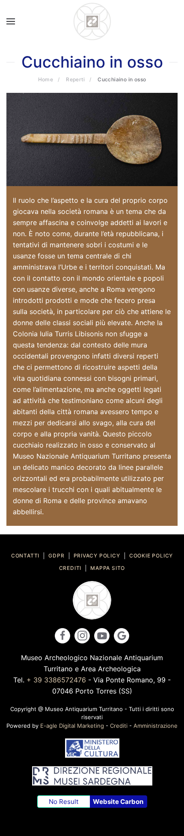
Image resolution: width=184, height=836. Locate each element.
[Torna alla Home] (92, 21)
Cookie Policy (151, 555)
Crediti (70, 568)
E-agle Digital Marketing (72, 725)
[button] (10, 21)
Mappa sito (107, 568)
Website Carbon (118, 801)
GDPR (56, 555)
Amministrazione (156, 725)
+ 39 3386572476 (56, 680)
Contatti (25, 555)
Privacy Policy (97, 555)
